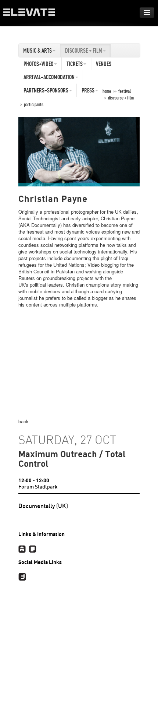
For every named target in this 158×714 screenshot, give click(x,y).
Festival (124, 91)
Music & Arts (37, 50)
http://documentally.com (22, 549)
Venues (103, 63)
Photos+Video (38, 63)
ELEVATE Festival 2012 (33, 14)
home (107, 91)
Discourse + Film (83, 50)
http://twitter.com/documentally (22, 577)
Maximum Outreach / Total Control (72, 459)
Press (88, 90)
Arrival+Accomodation (49, 77)
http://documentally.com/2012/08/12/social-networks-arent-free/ (32, 549)
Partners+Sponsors (46, 90)
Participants (33, 104)
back (23, 421)
